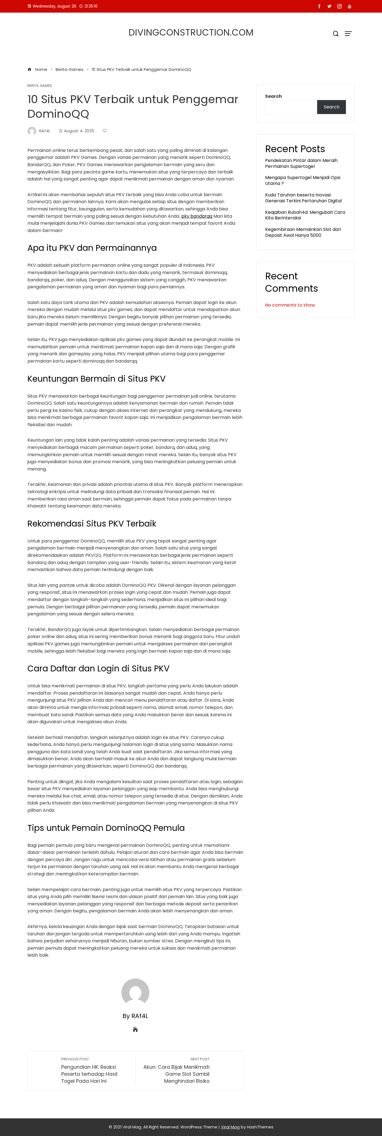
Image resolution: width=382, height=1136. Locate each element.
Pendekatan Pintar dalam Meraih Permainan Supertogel (301, 163)
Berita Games (39, 86)
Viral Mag (230, 1127)
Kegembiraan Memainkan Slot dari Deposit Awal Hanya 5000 (303, 232)
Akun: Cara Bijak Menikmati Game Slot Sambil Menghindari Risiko (176, 1070)
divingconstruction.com (191, 32)
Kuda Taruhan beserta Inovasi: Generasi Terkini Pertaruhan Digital (303, 198)
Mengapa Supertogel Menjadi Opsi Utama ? (302, 180)
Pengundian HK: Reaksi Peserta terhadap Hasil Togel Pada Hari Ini (89, 1070)
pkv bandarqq (196, 216)
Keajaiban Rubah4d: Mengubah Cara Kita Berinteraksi (305, 215)
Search (273, 96)
